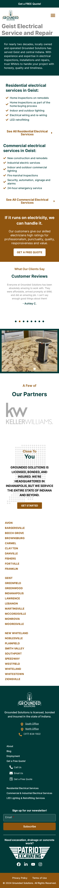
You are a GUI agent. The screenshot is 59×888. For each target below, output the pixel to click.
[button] (53, 15)
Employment (13, 756)
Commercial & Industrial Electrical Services (29, 793)
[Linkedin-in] (26, 864)
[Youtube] (33, 864)
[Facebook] (19, 864)
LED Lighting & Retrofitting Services (26, 798)
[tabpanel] (29, 299)
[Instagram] (40, 864)
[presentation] (16, 321)
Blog (9, 751)
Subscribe (29, 826)
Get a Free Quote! (16, 761)
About (10, 746)
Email (9, 817)
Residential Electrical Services (23, 788)
